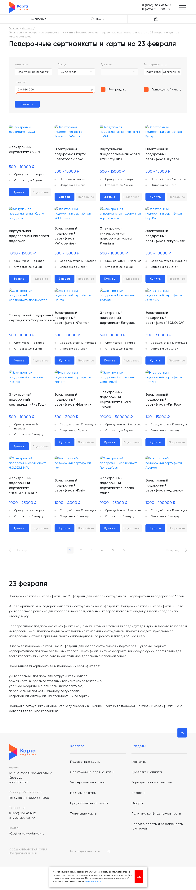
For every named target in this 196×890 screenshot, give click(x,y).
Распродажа (117, 89)
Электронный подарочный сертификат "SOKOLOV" (164, 318)
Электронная (171, 71)
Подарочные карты (85, 761)
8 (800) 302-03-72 (22, 813)
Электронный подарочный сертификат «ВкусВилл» (165, 236)
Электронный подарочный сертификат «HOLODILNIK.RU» (23, 485)
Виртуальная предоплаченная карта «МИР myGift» (120, 154)
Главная (14, 28)
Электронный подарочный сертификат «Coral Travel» (115, 399)
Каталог (27, 28)
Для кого (106, 64)
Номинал (20, 82)
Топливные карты (83, 813)
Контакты (138, 761)
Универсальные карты (87, 782)
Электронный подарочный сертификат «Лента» (72, 318)
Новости (138, 793)
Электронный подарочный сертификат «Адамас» (164, 485)
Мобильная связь (83, 793)
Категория (21, 64)
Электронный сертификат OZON (24, 149)
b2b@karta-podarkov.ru (26, 833)
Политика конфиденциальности (156, 813)
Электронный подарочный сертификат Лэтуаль (117, 318)
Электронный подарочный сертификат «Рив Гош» (27, 399)
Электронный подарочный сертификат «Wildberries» (66, 235)
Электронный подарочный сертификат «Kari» (70, 485)
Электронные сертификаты (92, 772)
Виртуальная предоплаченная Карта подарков (29, 236)
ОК (139, 876)
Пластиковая (153, 71)
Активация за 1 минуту (166, 89)
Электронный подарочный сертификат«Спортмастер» (32, 317)
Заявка (64, 197)
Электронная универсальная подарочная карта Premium (116, 235)
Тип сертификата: (155, 64)
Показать (27, 104)
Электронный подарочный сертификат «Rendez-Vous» (118, 485)
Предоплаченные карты (89, 803)
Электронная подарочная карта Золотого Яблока (70, 154)
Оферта (137, 803)
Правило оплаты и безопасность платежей (157, 826)
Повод (62, 64)
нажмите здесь (93, 881)
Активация (38, 19)
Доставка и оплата (146, 772)
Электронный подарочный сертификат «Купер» (162, 154)
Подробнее (41, 192)
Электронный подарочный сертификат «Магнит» (73, 399)
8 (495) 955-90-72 (22, 818)
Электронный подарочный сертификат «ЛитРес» (163, 399)
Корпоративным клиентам (151, 782)
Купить (18, 192)
